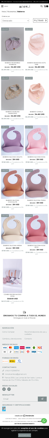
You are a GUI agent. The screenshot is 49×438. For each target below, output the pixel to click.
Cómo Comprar (8, 332)
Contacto (28, 339)
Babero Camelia (36, 112)
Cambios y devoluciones (12, 339)
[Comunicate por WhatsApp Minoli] (44, 420)
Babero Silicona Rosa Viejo (36, 246)
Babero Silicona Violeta (12, 157)
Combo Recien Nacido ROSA (12, 295)
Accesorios (11, 12)
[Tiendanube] (25, 416)
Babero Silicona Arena (12, 245)
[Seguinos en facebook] (9, 389)
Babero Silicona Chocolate (12, 201)
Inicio (4, 12)
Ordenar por (6, 16)
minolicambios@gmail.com (16, 374)
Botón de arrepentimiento (24, 423)
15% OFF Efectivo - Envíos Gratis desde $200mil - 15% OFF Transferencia (24, 1)
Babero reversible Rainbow (12, 63)
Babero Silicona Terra (36, 200)
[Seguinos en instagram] (4, 389)
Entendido (24, 435)
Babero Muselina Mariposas (12, 112)
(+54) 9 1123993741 (12, 371)
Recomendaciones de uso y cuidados (35, 333)
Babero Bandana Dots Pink (36, 63)
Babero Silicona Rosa (36, 157)
